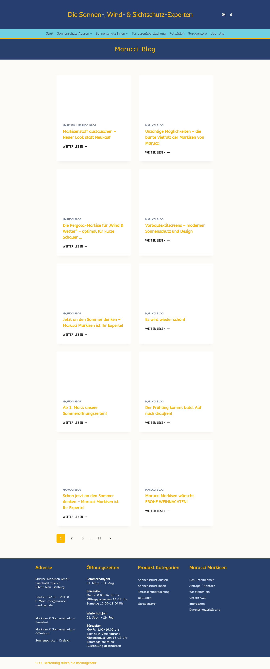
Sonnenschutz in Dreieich (52, 640)
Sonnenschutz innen (152, 586)
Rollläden (176, 33)
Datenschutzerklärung (204, 609)
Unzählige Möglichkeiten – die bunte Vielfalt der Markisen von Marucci (174, 137)
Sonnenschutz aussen (153, 580)
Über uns (217, 33)
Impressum (197, 604)
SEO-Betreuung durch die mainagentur (65, 663)
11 (99, 538)
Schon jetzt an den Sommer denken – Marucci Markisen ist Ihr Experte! (91, 502)
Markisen (69, 125)
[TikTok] (231, 14)
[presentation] (94, 96)
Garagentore (197, 33)
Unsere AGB (197, 598)
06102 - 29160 (58, 597)
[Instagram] (223, 14)
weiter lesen (75, 146)
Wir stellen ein (199, 592)
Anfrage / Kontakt (202, 586)
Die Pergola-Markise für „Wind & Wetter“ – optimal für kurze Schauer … (93, 231)
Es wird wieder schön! (165, 319)
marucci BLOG (87, 125)
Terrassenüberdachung (149, 33)
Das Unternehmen (201, 580)
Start (49, 33)
